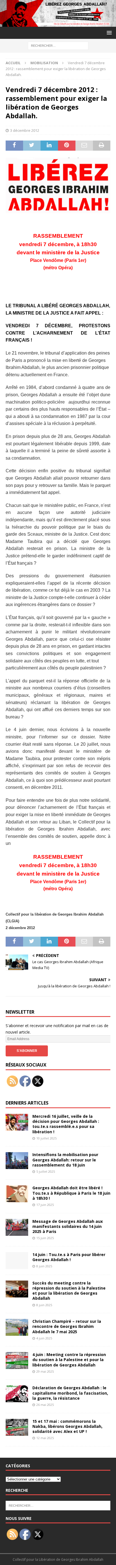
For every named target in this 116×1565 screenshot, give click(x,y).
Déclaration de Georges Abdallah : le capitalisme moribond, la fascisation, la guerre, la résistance (70, 1393)
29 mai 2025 (45, 1371)
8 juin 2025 (44, 1266)
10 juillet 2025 (46, 1138)
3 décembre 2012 (24, 130)
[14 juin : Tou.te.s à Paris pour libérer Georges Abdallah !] (17, 1260)
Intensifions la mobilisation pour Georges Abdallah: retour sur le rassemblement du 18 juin (65, 1159)
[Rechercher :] (58, 45)
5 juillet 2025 (45, 1171)
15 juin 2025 (45, 1238)
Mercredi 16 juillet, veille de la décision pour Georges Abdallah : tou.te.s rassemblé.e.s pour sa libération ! (65, 1124)
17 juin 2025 (45, 1205)
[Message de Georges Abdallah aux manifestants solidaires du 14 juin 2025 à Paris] (17, 1227)
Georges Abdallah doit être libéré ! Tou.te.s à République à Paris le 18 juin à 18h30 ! (71, 1193)
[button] (108, 32)
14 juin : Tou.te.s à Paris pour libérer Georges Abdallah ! (68, 1257)
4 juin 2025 (44, 1338)
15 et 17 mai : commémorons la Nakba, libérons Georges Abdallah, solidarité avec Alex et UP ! (67, 1426)
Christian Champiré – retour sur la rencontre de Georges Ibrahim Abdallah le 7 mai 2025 (66, 1326)
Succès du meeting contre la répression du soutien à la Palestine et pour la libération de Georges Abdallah (69, 1290)
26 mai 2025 (45, 1405)
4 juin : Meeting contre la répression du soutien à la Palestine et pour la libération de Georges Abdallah (69, 1359)
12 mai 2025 (45, 1438)
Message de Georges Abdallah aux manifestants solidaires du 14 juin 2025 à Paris (67, 1226)
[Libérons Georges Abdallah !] (58, 23)
